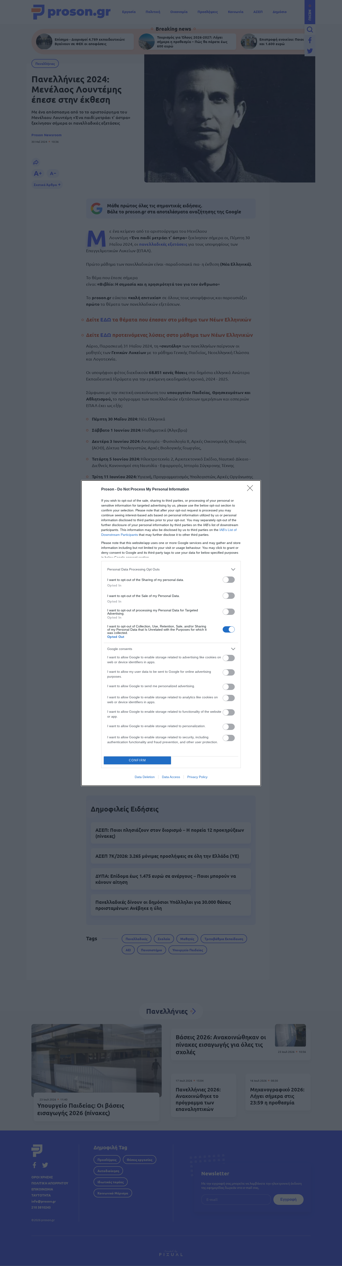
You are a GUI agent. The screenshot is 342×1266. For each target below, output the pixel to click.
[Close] (251, 489)
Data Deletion (145, 777)
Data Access (171, 777)
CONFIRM (137, 760)
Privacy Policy (197, 777)
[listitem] (171, 569)
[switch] (229, 580)
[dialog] (171, 633)
